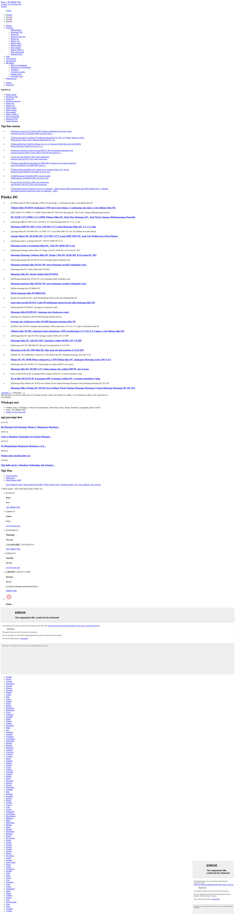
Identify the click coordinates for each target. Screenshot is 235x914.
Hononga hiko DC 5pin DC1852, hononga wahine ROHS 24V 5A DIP (46, 340)
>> (11, 393)
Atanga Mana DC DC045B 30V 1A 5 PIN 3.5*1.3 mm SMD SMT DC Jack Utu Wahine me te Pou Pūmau (64, 236)
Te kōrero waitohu (18, 72)
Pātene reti (15, 39)
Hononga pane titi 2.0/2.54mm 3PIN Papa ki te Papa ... (32, 133)
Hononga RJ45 (17, 54)
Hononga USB (16, 32)
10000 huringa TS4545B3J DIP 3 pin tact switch (29, 178)
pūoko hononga (12, 121)
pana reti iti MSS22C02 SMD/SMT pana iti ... (28, 165)
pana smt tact (95, 485)
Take (8, 56)
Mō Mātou (10, 63)
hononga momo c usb (69, 485)
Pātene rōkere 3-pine (52, 485)
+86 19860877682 (13, 507)
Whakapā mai (11, 78)
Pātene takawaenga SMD (33, 485)
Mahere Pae (10, 478)
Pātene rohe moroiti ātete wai (15, 455)
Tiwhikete (14, 70)
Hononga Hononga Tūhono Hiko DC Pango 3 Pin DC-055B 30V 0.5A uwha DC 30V (54, 255)
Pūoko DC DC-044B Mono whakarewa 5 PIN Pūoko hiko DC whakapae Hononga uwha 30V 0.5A (61, 359)
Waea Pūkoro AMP (13, 480)
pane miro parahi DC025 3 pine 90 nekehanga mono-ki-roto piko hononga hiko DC (53, 302)
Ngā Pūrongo (11, 59)
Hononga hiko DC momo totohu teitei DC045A (34, 274)
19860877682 (11, 591)
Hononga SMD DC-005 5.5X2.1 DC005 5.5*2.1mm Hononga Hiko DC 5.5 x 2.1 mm (53, 226)
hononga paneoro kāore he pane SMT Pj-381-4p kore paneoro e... (36, 153)
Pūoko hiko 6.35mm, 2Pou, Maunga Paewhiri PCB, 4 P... (33, 140)
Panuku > (6, 393)
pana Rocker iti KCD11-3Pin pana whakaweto (29, 184)
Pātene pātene (16, 45)
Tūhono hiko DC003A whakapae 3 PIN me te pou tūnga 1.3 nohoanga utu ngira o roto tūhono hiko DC (63, 207)
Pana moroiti (16, 48)
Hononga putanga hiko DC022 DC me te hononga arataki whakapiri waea (48, 264)
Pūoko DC (15, 34)
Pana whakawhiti (17, 52)
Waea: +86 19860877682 (11, 2)
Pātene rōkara (16, 43)
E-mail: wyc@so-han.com (11, 4)
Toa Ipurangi (11, 61)
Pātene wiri (15, 41)
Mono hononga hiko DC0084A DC (28, 293)
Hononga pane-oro (18, 37)
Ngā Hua (9, 28)
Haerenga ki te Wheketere (21, 67)
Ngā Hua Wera (12, 476)
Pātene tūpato (16, 30)
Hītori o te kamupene (19, 65)
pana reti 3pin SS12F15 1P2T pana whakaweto (29, 159)
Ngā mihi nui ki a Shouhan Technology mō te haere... (28, 465)
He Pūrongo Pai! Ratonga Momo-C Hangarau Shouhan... (30, 427)
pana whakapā (83, 485)
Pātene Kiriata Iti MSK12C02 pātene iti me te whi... (31, 172)
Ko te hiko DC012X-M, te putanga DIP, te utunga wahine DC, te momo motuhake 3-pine (55, 378)
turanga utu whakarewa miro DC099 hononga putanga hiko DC (43, 321)
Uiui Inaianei (6, 397)
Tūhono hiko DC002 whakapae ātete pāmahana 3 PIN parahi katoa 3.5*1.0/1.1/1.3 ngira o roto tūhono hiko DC (68, 331)
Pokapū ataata (16, 74)
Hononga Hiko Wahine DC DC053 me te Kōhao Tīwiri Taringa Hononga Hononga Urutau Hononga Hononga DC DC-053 (73, 388)
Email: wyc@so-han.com (15, 412)
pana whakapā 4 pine (14, 485)
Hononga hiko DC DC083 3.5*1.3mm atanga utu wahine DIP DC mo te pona (50, 369)
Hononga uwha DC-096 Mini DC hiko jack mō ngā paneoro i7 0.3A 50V (47, 350)
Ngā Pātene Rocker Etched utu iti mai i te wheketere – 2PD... (34, 191)
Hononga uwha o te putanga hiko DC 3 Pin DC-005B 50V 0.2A (43, 245)
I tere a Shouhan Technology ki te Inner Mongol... (26, 436)
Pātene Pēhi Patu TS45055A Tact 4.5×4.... (27, 146)
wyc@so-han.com (13, 526)
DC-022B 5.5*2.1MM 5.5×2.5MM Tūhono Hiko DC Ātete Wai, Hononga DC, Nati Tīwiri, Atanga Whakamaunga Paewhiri (73, 217)
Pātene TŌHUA (17, 50)
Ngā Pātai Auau (17, 76)
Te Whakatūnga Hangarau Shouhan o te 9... (23, 446)
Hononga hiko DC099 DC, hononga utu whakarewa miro (40, 312)
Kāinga (9, 26)
